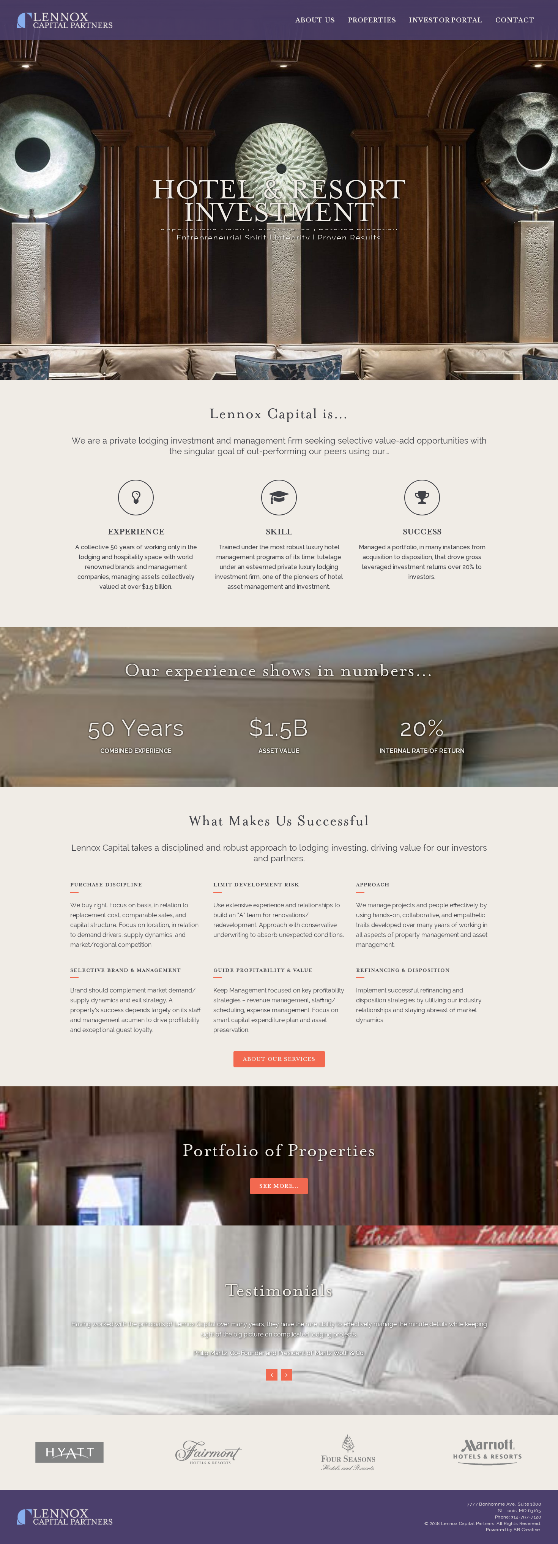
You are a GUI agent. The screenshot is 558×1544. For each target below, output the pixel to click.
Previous (271, 1375)
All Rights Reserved (518, 1523)
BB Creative (527, 1529)
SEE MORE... (279, 1186)
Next (286, 1375)
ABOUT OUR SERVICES (279, 1059)
